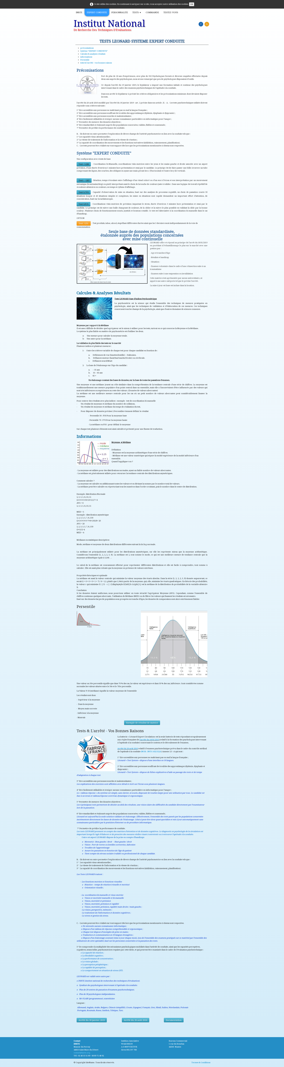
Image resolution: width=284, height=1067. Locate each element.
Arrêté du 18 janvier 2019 (92, 1020)
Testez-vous (170, 12)
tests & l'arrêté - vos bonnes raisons (96, 63)
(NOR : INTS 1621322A (151, 751)
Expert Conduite (97, 12)
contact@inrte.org (82, 1053)
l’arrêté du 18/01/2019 (149, 740)
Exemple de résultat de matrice (142, 723)
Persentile (84, 60)
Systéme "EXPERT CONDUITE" (94, 51)
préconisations (87, 48)
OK (191, 4)
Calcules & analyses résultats (92, 54)
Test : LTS (84, 223)
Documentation (174, 1020)
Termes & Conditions (200, 1062)
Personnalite (119, 12)
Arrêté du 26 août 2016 (127, 748)
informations (86, 57)
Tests (136, 12)
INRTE (79, 12)
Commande (152, 12)
